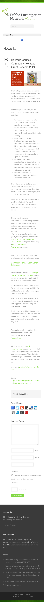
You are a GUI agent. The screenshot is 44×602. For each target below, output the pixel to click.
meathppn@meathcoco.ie (12, 520)
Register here (16, 338)
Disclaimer (27, 594)
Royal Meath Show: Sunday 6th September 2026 (22, 581)
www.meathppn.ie (9, 525)
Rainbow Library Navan (13, 585)
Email (37, 457)
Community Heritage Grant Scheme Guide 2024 (25, 263)
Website (15, 472)
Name (37, 450)
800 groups (19, 539)
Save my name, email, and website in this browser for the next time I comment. (26, 479)
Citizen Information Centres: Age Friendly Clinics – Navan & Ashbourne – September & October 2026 (22, 575)
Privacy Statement (19, 594)
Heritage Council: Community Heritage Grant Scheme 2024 (23, 63)
